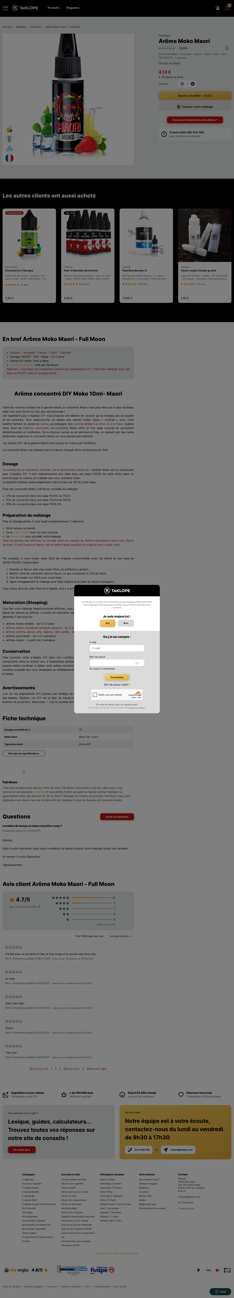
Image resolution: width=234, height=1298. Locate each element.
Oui (108, 623)
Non (126, 623)
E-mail (93, 642)
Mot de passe (97, 656)
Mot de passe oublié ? (117, 684)
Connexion (117, 677)
